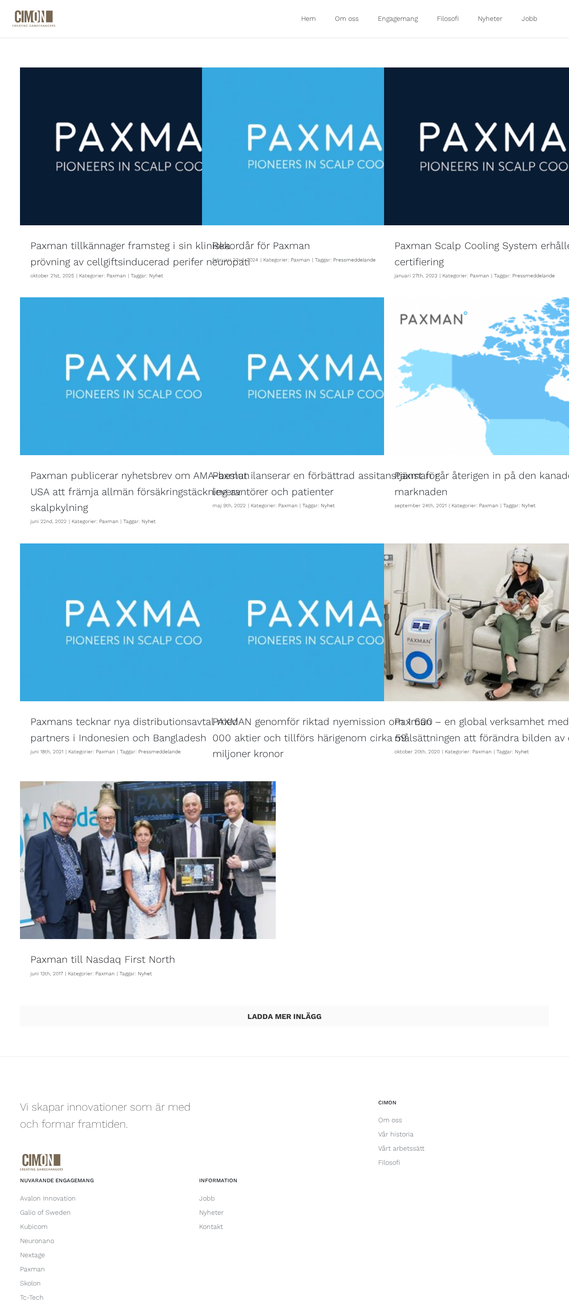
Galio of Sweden (45, 1212)
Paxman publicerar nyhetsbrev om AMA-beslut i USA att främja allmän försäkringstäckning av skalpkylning (141, 491)
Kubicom (33, 1227)
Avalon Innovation (48, 1198)
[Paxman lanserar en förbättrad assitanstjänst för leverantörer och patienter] (330, 376)
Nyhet (156, 276)
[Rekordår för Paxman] (330, 146)
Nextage (32, 1255)
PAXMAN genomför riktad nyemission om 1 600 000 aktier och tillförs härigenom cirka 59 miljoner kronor (322, 738)
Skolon (30, 1283)
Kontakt (211, 1227)
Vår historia (396, 1134)
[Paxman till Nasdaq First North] (148, 860)
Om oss (390, 1120)
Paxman (116, 276)
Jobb (207, 1198)
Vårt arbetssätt (401, 1148)
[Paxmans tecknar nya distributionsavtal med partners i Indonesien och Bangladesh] (148, 622)
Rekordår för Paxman (261, 246)
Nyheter (211, 1212)
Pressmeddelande (354, 260)
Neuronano (37, 1241)
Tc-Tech (32, 1297)
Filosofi (389, 1162)
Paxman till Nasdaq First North (102, 959)
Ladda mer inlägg (284, 1016)
